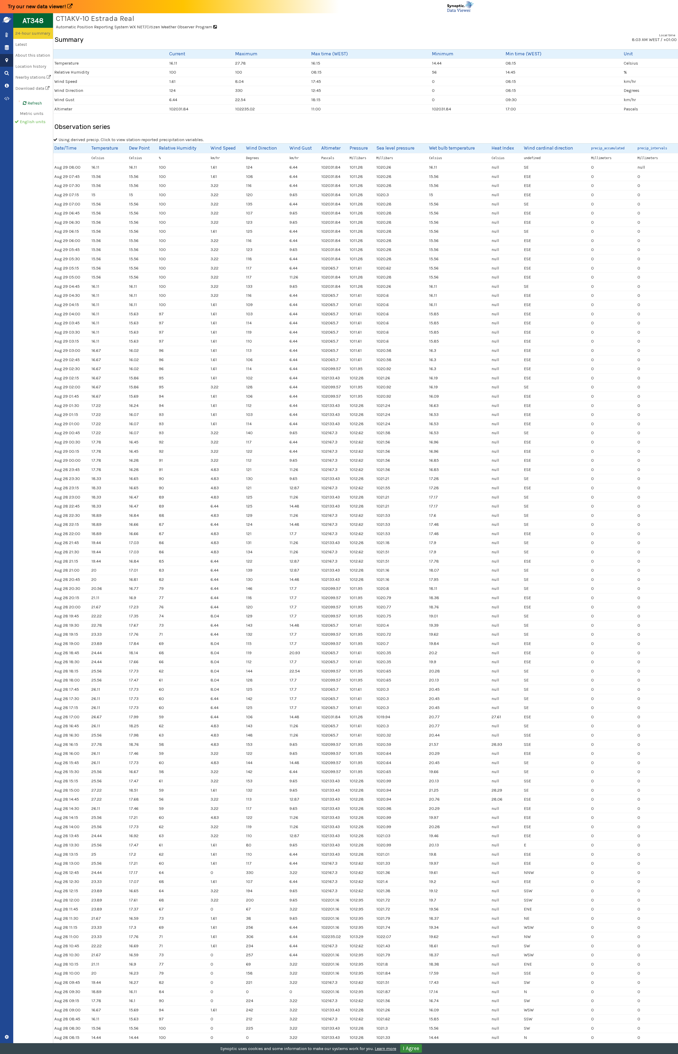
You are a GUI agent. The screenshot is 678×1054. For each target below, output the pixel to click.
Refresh (34, 103)
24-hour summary (32, 33)
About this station (32, 55)
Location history (30, 66)
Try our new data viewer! (37, 6)
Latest (21, 44)
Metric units (31, 113)
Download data (30, 88)
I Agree (411, 1048)
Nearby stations (31, 77)
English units (33, 121)
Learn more (385, 1048)
